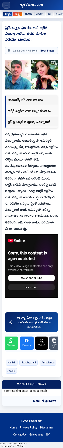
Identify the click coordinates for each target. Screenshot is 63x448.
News (28, 13)
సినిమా (39, 13)
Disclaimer (46, 427)
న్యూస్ (7, 13)
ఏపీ (49, 13)
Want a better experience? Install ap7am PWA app (13, 444)
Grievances (36, 434)
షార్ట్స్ (17, 13)
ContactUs (20, 434)
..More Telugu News (44, 401)
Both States (47, 50)
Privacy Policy (28, 427)
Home (13, 427)
